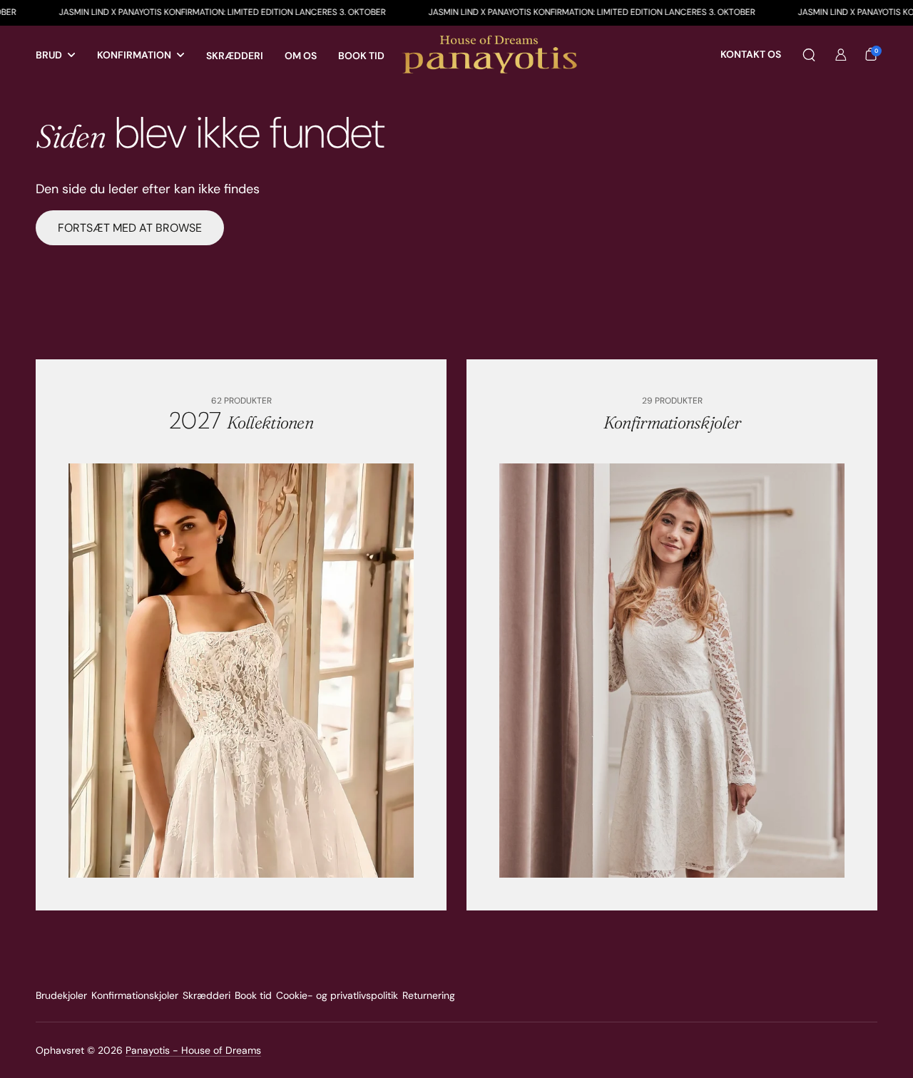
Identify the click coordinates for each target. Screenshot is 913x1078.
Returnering (428, 995)
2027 (241, 420)
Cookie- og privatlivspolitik (337, 995)
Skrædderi (206, 995)
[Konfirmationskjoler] (672, 670)
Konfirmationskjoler (134, 995)
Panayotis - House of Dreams (193, 1050)
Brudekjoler (61, 995)
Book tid (253, 995)
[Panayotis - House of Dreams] (491, 55)
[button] (808, 54)
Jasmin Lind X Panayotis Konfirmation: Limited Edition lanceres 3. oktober (181, 12)
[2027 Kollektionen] (241, 670)
